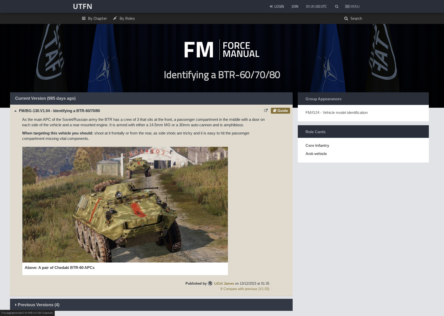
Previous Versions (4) (38, 305)
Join (295, 6)
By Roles (126, 18)
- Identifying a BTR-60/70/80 (59, 111)
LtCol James (224, 283)
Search (355, 18)
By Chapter (97, 18)
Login (279, 6)
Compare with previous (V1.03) (246, 289)
